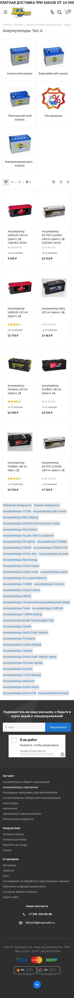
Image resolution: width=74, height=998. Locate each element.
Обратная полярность (17, 505)
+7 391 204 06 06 (40, 914)
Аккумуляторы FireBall (52, 541)
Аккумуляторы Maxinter (19, 681)
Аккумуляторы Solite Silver (21, 572)
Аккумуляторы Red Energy (20, 559)
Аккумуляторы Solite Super (21, 566)
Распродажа (53, 115)
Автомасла (10, 808)
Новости (8, 870)
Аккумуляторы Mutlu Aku (20, 553)
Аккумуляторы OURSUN (47, 608)
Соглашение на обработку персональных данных (36, 881)
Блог (6, 876)
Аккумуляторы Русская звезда (23, 663)
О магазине (11, 859)
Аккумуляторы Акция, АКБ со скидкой (28, 535)
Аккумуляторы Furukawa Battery (25, 578)
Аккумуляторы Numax (53, 553)
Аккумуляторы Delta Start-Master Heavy (29, 656)
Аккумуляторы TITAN (17, 511)
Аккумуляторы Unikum (49, 584)
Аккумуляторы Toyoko (17, 650)
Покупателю (11, 828)
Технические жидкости (18, 819)
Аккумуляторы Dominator (20, 529)
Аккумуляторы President (19, 638)
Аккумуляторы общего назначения (26, 782)
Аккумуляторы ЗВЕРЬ (17, 596)
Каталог (8, 776)
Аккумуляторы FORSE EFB (50, 547)
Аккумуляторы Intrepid (53, 693)
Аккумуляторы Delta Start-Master (25, 632)
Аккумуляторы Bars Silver (49, 511)
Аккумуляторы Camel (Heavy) (22, 644)
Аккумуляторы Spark (54, 572)
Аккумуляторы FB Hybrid (19, 541)
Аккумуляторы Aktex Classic (21, 590)
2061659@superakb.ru (40, 922)
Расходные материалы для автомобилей (30, 792)
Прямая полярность (47, 505)
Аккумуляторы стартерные (20, 787)
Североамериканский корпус (20, 163)
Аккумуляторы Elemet (17, 669)
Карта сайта (11, 897)
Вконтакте (37, 984)
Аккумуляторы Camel (17, 626)
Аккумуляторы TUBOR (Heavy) (22, 614)
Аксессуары (10, 803)
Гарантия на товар (15, 845)
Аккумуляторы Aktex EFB (19, 693)
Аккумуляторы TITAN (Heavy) (22, 675)
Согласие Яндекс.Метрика (20, 891)
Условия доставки (15, 839)
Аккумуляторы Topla (16, 608)
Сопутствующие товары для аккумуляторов (32, 798)
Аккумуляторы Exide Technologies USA (28, 620)
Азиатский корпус (20, 73)
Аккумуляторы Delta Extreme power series (31, 523)
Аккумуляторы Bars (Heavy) (20, 517)
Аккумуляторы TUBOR (17, 584)
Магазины (9, 865)
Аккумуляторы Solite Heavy (21, 687)
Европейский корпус (53, 73)
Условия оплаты (13, 834)
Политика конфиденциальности (24, 886)
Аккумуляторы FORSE (17, 547)
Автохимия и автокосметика (22, 813)
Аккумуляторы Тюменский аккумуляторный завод (36, 602)
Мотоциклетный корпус (19, 117)
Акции (7, 850)
